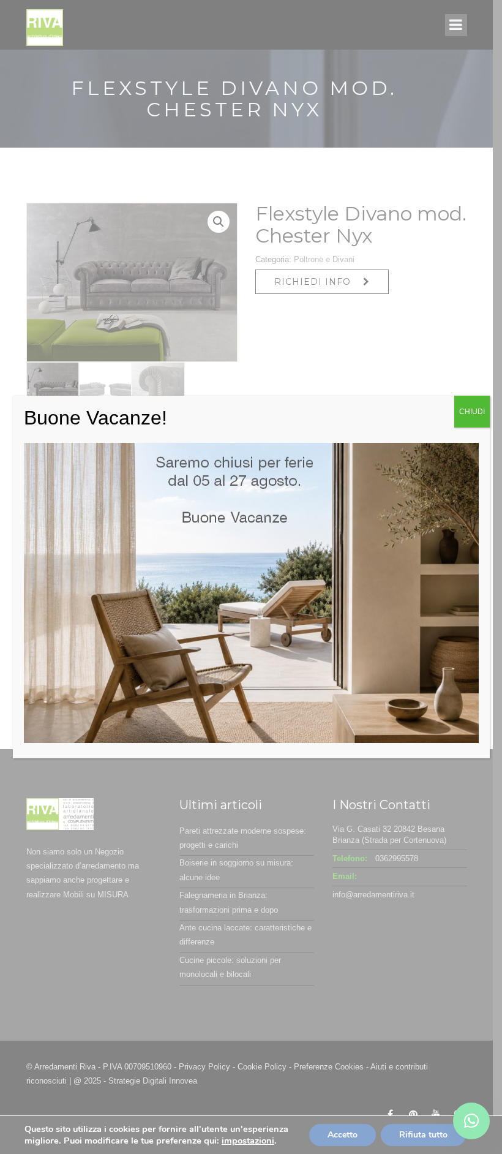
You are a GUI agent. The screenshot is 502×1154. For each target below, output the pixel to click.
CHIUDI (472, 411)
